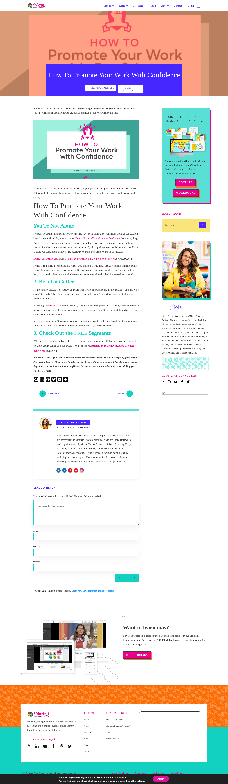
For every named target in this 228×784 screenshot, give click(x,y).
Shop (86, 745)
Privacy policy (140, 773)
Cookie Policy (159, 773)
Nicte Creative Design (73, 427)
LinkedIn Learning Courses (118, 726)
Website (37, 562)
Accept (160, 778)
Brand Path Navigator (115, 719)
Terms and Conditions (119, 773)
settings (141, 781)
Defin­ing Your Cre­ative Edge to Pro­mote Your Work (90, 258)
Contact (87, 751)
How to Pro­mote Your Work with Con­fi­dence (97, 238)
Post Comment (127, 578)
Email (36, 547)
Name (36, 531)
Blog (86, 738)
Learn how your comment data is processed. (93, 590)
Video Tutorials (112, 738)
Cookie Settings (177, 773)
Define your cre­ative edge (46, 258)
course (51, 305)
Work (86, 726)
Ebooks (109, 732)
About (86, 719)
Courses (87, 732)
